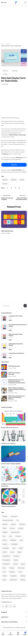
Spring (22, 179)
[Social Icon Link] (2, 606)
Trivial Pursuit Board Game (8, 506)
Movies (5, 552)
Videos (4, 576)
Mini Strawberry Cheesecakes (18, 135)
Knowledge (14, 544)
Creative (12, 528)
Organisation (15, 70)
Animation (14, 516)
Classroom (5, 70)
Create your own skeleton (8, 443)
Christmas (22, 524)
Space (23, 564)
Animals (5, 516)
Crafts (4, 528)
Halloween (13, 540)
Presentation (6, 564)
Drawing (20, 528)
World (4, 580)
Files (4, 536)
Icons (21, 540)
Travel (20, 572)
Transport (12, 572)
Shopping (13, 179)
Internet (5, 544)
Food (10, 536)
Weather (22, 576)
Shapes (16, 564)
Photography (6, 560)
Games (4, 540)
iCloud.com (5, 154)
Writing (23, 580)
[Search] (25, 2)
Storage (12, 568)
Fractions (18, 536)
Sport (4, 568)
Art (17, 520)
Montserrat (19, 157)
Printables (5, 74)
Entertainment (15, 532)
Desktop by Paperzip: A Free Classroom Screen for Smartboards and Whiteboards (16, 381)
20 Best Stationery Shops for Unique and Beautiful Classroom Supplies (17, 389)
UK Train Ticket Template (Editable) (11, 463)
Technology (21, 568)
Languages (6, 548)
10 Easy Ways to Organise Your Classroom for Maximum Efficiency (16, 397)
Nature (19, 552)
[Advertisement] (14, 26)
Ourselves (16, 556)
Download (14, 165)
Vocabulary (13, 576)
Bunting (13, 524)
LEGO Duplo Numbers (7, 231)
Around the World (8, 520)
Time (4, 572)
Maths (20, 548)
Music (12, 552)
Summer (5, 183)
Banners (5, 524)
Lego (14, 548)
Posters (16, 560)
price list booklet (16, 170)
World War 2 (13, 580)
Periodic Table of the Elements (9, 427)
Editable (5, 179)
